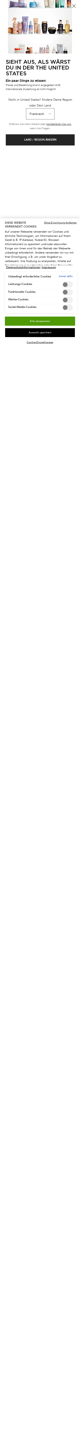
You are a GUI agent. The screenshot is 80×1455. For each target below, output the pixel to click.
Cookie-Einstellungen (40, 342)
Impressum (49, 267)
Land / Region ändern (40, 140)
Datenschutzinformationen (23, 267)
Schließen (74, 6)
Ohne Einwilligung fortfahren (60, 222)
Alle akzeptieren (40, 321)
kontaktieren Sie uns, (59, 124)
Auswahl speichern (40, 332)
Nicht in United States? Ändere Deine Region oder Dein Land (40, 102)
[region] (40, 836)
